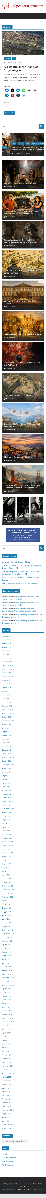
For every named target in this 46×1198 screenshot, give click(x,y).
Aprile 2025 (6, 695)
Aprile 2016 (6, 1092)
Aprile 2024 (6, 739)
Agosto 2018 (6, 989)
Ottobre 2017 (7, 1025)
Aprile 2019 (6, 959)
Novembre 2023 (8, 757)
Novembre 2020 (8, 890)
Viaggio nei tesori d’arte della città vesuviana (22, 334)
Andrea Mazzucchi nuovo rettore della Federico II (20, 302)
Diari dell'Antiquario (29, 143)
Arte (5, 143)
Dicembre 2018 (7, 974)
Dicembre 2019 (7, 930)
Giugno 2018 (6, 996)
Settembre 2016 (8, 1073)
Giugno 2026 (6, 643)
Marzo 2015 (6, 1121)
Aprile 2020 (6, 915)
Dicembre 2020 (7, 886)
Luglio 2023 (6, 772)
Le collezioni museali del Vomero (17, 396)
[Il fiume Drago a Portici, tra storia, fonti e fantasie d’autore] (23, 264)
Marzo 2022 (6, 831)
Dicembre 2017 (7, 1018)
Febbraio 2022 (7, 834)
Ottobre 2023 (7, 761)
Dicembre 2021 (7, 842)
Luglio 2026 (6, 640)
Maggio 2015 (6, 1114)
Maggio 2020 (6, 912)
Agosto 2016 (6, 1077)
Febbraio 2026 (7, 658)
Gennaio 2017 (7, 1059)
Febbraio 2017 (7, 1055)
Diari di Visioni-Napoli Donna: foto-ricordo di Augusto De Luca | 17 (22, 517)
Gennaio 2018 (7, 1014)
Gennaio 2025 (7, 706)
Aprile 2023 (6, 783)
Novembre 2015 (8, 1110)
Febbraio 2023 (7, 790)
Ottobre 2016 (7, 1070)
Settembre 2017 (8, 1029)
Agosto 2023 (6, 768)
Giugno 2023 (6, 776)
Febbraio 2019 (7, 967)
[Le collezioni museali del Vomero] (23, 387)
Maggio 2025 (6, 691)
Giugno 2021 (6, 864)
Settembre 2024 (8, 721)
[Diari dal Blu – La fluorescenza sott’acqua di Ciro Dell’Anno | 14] (23, 356)
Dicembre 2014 (7, 1125)
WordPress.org (7, 1165)
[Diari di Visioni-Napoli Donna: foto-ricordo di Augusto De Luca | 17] (23, 510)
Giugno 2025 (6, 687)
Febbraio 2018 (7, 1011)
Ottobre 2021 (7, 849)
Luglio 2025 (6, 684)
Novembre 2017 (8, 1022)
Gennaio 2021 (7, 882)
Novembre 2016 (8, 1066)
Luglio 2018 (6, 992)
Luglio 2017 (6, 1036)
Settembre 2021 (8, 853)
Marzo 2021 (6, 875)
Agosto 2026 (6, 636)
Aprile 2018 (6, 1003)
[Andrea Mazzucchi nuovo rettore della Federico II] (23, 295)
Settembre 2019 (8, 941)
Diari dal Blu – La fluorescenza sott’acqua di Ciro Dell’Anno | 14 (22, 363)
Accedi (4, 1154)
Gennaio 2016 (7, 1103)
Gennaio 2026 (7, 662)
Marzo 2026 (6, 654)
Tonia (20, 62)
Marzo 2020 (6, 919)
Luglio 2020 (6, 904)
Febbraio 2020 (7, 923)
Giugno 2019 (6, 952)
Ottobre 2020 (7, 893)
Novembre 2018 (8, 978)
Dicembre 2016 (7, 1062)
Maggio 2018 (6, 1000)
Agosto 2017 (6, 1033)
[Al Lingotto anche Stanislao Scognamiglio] (23, 43)
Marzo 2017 (6, 1051)
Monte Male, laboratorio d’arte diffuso (20, 183)
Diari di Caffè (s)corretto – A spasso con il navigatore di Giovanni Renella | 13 (21, 212)
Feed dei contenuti (9, 1158)
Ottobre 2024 (7, 717)
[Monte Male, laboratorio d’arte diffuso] (23, 174)
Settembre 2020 (8, 897)
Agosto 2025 (6, 680)
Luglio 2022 (6, 816)
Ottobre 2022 (7, 805)
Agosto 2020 (6, 901)
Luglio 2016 (6, 1081)
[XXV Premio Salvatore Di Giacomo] (23, 448)
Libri (14, 58)
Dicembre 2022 (7, 798)
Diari (19, 143)
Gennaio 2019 (7, 970)
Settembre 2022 (8, 809)
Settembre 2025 (8, 676)
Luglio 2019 (6, 948)
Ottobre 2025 (7, 673)
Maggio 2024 (6, 735)
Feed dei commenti (9, 1161)
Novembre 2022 (8, 801)
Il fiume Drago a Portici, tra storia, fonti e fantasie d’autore (21, 271)
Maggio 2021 (6, 867)
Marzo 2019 (6, 963)
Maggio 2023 (6, 779)
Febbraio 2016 (7, 1099)
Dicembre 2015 (7, 1106)
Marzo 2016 (6, 1095)
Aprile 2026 (6, 651)
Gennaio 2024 (7, 750)
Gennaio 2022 (7, 838)
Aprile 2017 (6, 1047)
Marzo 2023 (6, 787)
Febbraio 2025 (7, 702)
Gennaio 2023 (7, 794)
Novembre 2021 (8, 845)
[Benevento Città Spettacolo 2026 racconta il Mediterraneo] (23, 418)
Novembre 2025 (8, 669)
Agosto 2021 (6, 856)
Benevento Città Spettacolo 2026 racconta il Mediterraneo (22, 425)
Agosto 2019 (6, 945)
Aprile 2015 (6, 1117)
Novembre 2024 (8, 713)
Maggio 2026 (6, 647)
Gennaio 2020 (7, 926)
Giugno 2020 (6, 908)
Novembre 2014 (8, 1128)
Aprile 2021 (6, 871)
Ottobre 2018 (7, 981)
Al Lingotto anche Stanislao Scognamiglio (21, 68)
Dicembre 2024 (7, 709)
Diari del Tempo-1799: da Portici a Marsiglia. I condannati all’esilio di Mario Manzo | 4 (23, 486)
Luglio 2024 (6, 728)
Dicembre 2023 (7, 754)
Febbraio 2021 (7, 878)
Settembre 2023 (8, 765)
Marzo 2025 (6, 698)
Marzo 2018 (6, 1007)
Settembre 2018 (8, 985)
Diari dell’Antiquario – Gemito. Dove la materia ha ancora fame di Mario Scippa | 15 (22, 148)
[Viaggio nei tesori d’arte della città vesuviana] (23, 326)
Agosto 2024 (6, 724)
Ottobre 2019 (7, 937)
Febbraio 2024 (7, 746)
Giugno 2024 (6, 732)
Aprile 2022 (6, 827)
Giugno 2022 (6, 820)
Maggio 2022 (6, 823)
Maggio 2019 (6, 956)
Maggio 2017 (6, 1044)
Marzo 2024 (6, 743)
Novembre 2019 (8, 934)
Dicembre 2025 (7, 665)
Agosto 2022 (6, 812)
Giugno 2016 (6, 1084)
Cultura (7, 58)
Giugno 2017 (6, 1040)
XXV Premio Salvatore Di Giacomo (18, 457)
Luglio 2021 (6, 860)
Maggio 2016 (6, 1088)
